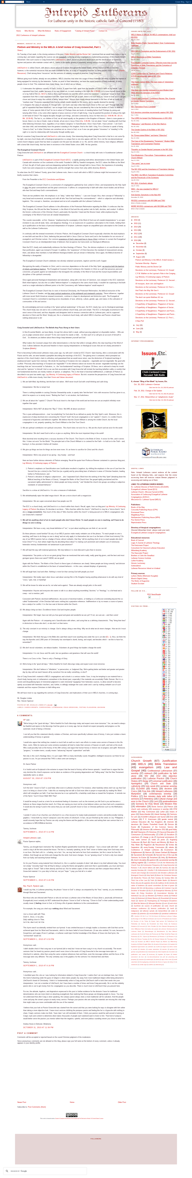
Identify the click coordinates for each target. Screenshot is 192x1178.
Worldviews (172, 858)
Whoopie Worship (155, 903)
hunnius (165, 868)
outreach (148, 773)
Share (19, 50)
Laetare (156, 929)
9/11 (141, 888)
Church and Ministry (158, 842)
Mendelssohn (161, 931)
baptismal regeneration (138, 946)
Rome (133, 939)
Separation (135, 847)
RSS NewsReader (154, 594)
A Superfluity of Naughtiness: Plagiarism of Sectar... (155, 304)
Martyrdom (136, 794)
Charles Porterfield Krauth (153, 824)
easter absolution (153, 949)
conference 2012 (159, 829)
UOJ (158, 776)
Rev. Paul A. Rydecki (31, 886)
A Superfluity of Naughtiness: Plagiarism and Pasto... (155, 311)
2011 (136, 237)
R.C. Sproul (143, 936)
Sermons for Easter (138, 858)
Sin (151, 939)
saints (157, 959)
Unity (163, 858)
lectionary (152, 954)
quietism (152, 860)
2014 (136, 227)
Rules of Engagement (63, 31)
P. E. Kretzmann (149, 819)
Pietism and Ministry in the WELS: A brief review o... (155, 260)
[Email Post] (55, 705)
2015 (136, 223)
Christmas (152, 832)
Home (18, 31)
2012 (136, 234)
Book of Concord (137, 540)
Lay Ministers (149, 895)
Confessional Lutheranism (50, 707)
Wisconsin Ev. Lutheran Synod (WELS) (146, 500)
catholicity (135, 786)
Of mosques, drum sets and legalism (149, 284)
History (154, 789)
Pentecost (155, 934)
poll (164, 957)
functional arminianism (165, 837)
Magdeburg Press (137, 515)
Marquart (173, 852)
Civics (134, 791)
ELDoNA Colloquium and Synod (153, 817)
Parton (148, 934)
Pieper (173, 934)
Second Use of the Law (165, 855)
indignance (135, 911)
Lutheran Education (138, 822)
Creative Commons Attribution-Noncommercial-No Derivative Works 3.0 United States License (79, 1118)
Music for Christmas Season (167, 875)
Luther (162, 812)
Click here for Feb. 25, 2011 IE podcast (161, 394)
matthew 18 (162, 883)
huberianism (151, 951)
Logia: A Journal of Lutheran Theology (145, 543)
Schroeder (149, 855)
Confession (150, 918)
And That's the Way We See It (146, 290)
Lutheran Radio (136, 931)
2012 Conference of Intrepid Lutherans (30, 35)
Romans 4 (172, 936)
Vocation (140, 941)
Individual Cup (136, 895)
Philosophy (135, 829)
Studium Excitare (137, 584)
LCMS (161, 835)
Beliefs (102, 168)
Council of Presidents (163, 918)
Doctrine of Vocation (138, 890)
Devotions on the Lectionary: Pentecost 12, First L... (155, 318)
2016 (136, 220)
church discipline (140, 860)
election (164, 949)
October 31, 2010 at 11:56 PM (38, 1027)
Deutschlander (144, 814)
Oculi (141, 934)
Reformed (141, 898)
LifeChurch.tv (61, 60)
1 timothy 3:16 (138, 916)
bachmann (164, 944)
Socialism (170, 835)
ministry (172, 883)
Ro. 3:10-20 (95, 91)
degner (164, 946)
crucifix (158, 946)
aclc (165, 903)
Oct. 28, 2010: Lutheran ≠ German (147, 384)
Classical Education (166, 832)
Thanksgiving (152, 901)
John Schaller (152, 926)
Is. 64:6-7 (42, 94)
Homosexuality (149, 835)
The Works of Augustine (140, 581)
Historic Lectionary (138, 563)
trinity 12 (172, 962)
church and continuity (139, 809)
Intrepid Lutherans (30, 838)
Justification (169, 760)
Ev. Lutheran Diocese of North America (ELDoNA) (150, 487)
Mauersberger (149, 931)
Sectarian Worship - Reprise (146, 263)
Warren (165, 941)
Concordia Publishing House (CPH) (144, 510)
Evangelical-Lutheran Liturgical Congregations (148, 533)
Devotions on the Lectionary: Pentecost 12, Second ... (156, 301)
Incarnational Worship (165, 893)
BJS (173, 870)
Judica (149, 929)
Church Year (135, 865)
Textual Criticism (159, 939)
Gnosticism (153, 924)
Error (171, 817)
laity (172, 868)
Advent (156, 916)
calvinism (150, 946)
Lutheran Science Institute (141, 558)
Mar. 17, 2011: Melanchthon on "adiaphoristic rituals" (154, 397)
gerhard (172, 949)
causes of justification (153, 906)
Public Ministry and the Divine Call (78, 54)
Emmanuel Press (137, 512)
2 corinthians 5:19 (153, 862)
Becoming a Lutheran (153, 888)
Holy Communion (148, 812)
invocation (172, 951)
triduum (133, 888)
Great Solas (164, 924)
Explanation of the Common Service (157, 827)
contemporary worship (160, 794)
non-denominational (153, 957)
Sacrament (138, 855)
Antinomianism (163, 870)
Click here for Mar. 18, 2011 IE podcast (161, 400)
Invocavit (142, 926)
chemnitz (170, 822)
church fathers (147, 868)
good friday (173, 829)
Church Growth (31, 707)
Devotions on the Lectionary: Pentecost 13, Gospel (154, 270)
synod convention (154, 885)
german (133, 951)
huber (154, 840)
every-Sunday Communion (154, 847)
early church (169, 906)
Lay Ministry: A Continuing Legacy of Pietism (63, 374)
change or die (148, 837)
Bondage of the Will (139, 918)
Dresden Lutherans (167, 873)
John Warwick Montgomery (167, 926)
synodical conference (169, 913)
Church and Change (138, 873)
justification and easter (138, 954)
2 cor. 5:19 (148, 916)
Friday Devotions (146, 893)
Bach (145, 842)
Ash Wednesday (168, 862)
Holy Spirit (150, 875)
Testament (154, 858)
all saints (156, 944)
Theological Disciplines (168, 901)
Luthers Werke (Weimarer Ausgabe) (144, 576)
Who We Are (29, 31)
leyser (168, 954)
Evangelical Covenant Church (71, 153)
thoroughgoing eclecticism (147, 962)
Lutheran (134, 819)
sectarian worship (168, 786)
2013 (136, 230)
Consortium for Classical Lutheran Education (148, 548)
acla (139, 883)
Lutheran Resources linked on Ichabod (145, 568)
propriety (133, 959)
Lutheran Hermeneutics (168, 929)
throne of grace (162, 962)
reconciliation (154, 913)
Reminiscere (153, 936)
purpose (141, 959)
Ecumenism (168, 850)
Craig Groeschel (70, 707)
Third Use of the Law (139, 880)
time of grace (169, 885)
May (138, 332)
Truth (152, 880)
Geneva (143, 924)
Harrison (148, 852)
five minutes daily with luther (158, 796)
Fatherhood (170, 921)
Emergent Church (137, 875)
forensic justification (158, 908)
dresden (142, 949)
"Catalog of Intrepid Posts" (85, 31)
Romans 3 (163, 936)
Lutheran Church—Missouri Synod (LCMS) (147, 492)
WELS (142, 763)
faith (157, 868)
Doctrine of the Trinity (141, 921)
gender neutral (167, 819)
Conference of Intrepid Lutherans (145, 850)
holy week (150, 786)
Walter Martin (162, 880)
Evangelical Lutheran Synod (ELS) (144, 489)
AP (24, 720)
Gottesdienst (136, 566)
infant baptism (162, 951)
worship (134, 773)
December (140, 243)
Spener (141, 901)
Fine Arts (146, 791)
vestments (134, 964)
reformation (141, 806)
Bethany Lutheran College (169, 916)
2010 (136, 240)
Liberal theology (160, 814)
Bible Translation (166, 763)
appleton (147, 883)
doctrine (168, 789)
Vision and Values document (62, 377)
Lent (156, 801)
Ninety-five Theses (140, 878)
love (142, 957)
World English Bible (145, 944)
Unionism (101, 707)
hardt (172, 908)
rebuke (171, 847)
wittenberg (159, 964)
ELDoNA (140, 789)
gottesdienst (142, 951)
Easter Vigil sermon (157, 921)
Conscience (153, 873)
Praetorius (134, 936)
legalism (160, 954)
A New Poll (139, 321)
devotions (134, 824)
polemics (143, 913)
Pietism (82, 707)
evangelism (146, 767)
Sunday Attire (169, 878)
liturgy (145, 781)
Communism (136, 835)
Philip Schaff (164, 934)
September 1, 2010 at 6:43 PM (38, 880)
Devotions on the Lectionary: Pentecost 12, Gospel (154, 294)
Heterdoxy (148, 799)
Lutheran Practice (155, 778)
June (138, 329)
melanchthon (162, 911)
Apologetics (136, 783)
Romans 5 (135, 868)
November (140, 247)
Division (171, 824)
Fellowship (134, 924)
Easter (133, 827)
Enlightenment (136, 852)
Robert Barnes (153, 898)
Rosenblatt (165, 898)
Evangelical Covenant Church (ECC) (57, 160)
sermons (135, 799)
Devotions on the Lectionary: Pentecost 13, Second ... (156, 280)
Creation (174, 918)
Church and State (161, 783)
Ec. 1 (109, 637)
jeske (163, 840)
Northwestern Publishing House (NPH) (145, 517)
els (154, 883)
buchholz (137, 906)
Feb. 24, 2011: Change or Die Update (148, 391)
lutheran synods (149, 911)
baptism (172, 944)
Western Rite (171, 804)
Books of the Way (138, 507)
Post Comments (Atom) (37, 1107)
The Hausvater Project (139, 553)
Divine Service (157, 807)
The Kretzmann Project (140, 545)
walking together (137, 863)
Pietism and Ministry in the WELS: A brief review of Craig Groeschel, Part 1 (59, 47)
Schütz (171, 845)
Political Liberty (162, 895)
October (139, 250)
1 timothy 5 (151, 870)
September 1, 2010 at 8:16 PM (38, 966)
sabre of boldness (138, 885)
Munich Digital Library (139, 578)
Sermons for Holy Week (147, 804)
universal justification (163, 781)
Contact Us (103, 31)
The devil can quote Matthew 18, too (149, 297)
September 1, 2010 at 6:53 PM (38, 939)
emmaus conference (138, 908)
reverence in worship (161, 809)
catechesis (135, 837)
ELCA (151, 890)
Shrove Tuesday (142, 939)
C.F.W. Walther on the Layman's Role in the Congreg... (156, 273)
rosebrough (149, 959)
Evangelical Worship (163, 890)
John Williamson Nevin (138, 929)
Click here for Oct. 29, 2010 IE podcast (161, 387)
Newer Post (21, 1102)
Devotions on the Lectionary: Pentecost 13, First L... (155, 287)
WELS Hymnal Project (153, 941)
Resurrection (160, 845)
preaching (171, 957)
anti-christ (173, 903)
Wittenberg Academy (139, 550)
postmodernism (170, 801)
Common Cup (169, 888)
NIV (146, 776)
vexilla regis (143, 964)
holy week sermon (139, 840)
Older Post (122, 1102)
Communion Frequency (151, 865)
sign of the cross (167, 959)
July (138, 325)
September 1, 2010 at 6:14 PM (38, 832)
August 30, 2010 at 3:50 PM (37, 778)
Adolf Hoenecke (140, 832)
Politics (134, 796)
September (140, 253)
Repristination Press (138, 522)
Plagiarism (91, 707)
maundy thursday (137, 870)
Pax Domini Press (138, 520)
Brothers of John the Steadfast (142, 556)
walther (151, 964)
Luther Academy (137, 561)
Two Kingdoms (157, 822)
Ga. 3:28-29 (85, 121)
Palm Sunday (156, 878)
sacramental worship (166, 860)
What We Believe (44, 31)
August (139, 257)
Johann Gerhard (161, 852)
